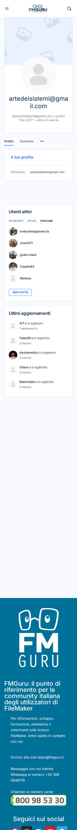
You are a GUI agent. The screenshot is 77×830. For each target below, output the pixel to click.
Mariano (25, 278)
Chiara (23, 367)
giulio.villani (28, 255)
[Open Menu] (6, 8)
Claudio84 (27, 266)
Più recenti (16, 221)
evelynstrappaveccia (34, 231)
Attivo (32, 221)
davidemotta (28, 352)
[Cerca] (69, 8)
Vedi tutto (20, 292)
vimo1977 (26, 243)
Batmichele (27, 382)
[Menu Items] (42, 139)
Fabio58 (25, 338)
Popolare (46, 221)
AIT (21, 323)
